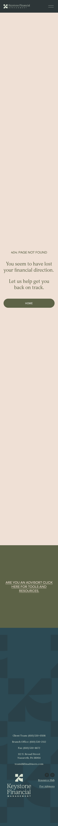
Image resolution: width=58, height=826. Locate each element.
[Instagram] (52, 775)
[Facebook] (47, 775)
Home (29, 303)
